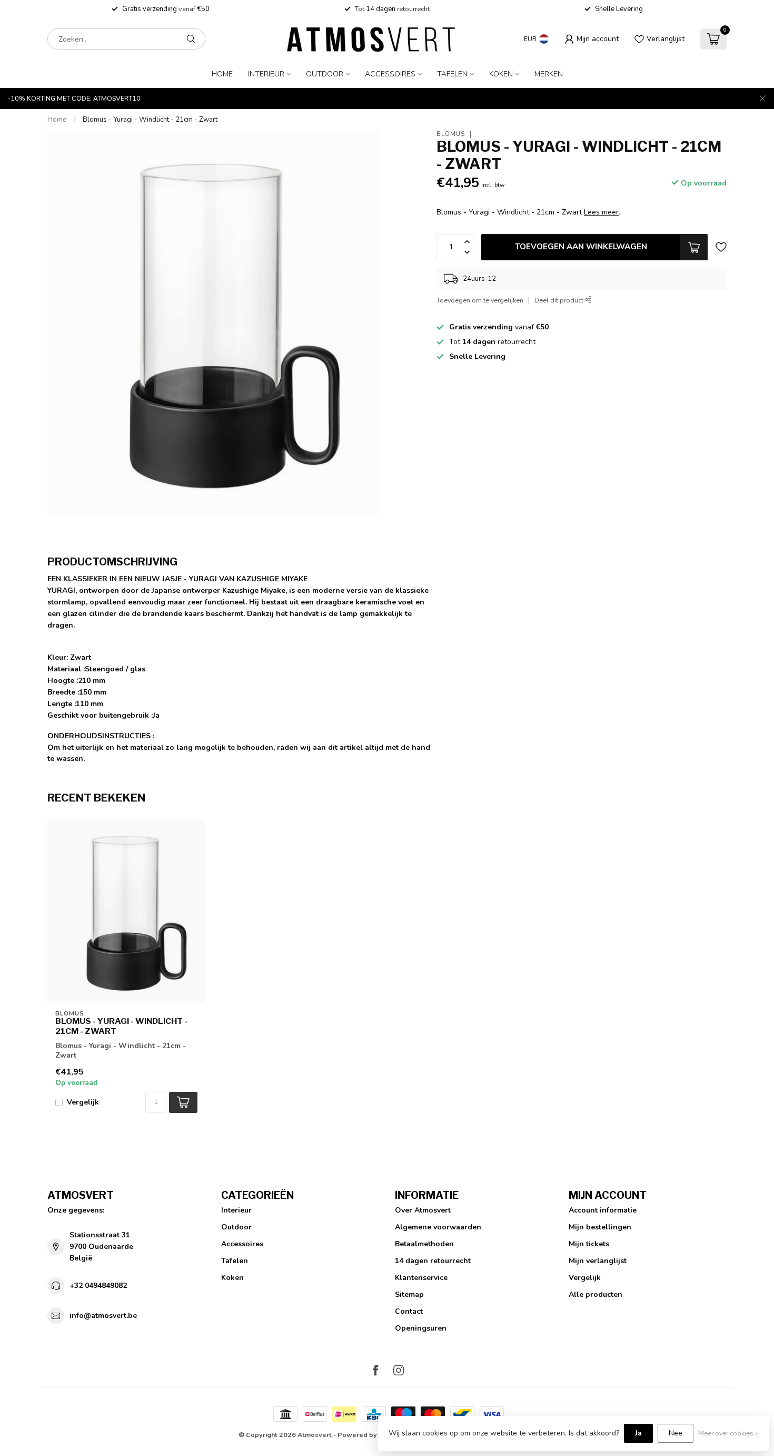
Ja (638, 1433)
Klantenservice (421, 1278)
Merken (548, 74)
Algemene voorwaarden (438, 1227)
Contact (409, 1311)
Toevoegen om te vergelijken (479, 300)
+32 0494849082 (98, 1286)
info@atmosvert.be (103, 1316)
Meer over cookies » (728, 1433)
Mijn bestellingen (600, 1227)
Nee (675, 1433)
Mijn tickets (589, 1244)
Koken (501, 74)
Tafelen (452, 74)
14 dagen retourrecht (433, 1261)
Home (222, 74)
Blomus (450, 134)
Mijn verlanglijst (598, 1261)
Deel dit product (559, 300)
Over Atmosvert (423, 1210)
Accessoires (390, 74)
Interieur (266, 74)
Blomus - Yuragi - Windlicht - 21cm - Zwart (150, 119)
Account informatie (603, 1210)
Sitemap (409, 1294)
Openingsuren (420, 1328)
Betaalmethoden (424, 1244)
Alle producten (595, 1294)
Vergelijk (83, 1102)
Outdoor (324, 74)
